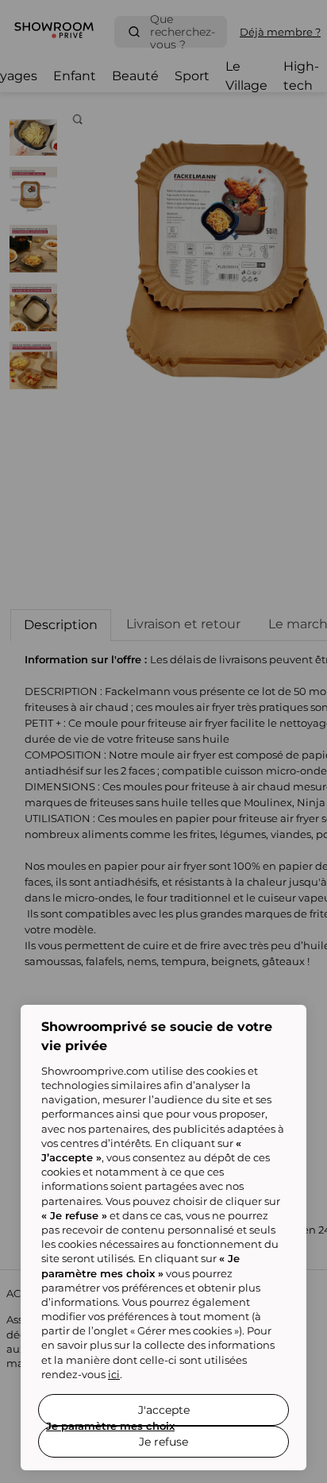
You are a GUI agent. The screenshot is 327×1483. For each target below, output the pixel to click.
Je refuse (163, 1442)
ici (114, 1374)
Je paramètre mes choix (110, 1425)
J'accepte (164, 1410)
